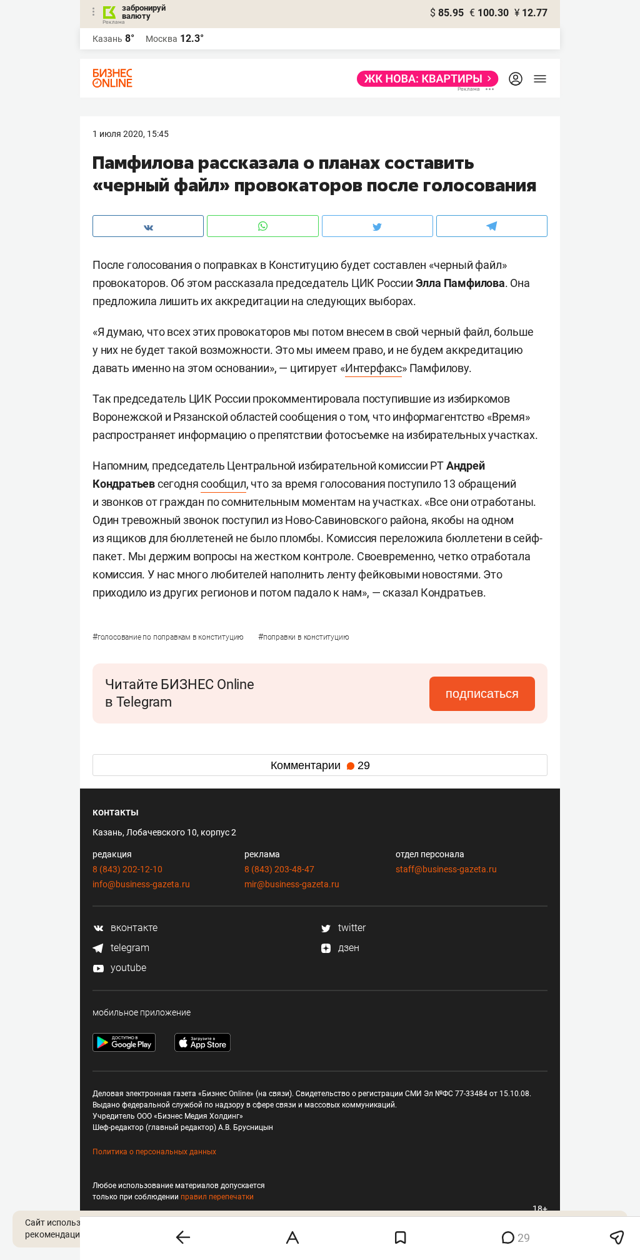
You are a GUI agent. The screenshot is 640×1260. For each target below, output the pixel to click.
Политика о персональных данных (154, 1151)
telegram (128, 948)
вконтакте (133, 928)
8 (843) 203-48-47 (279, 869)
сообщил (223, 483)
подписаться (482, 693)
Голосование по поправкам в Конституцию (169, 637)
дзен (347, 948)
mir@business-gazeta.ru (291, 884)
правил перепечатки (217, 1196)
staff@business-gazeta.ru (446, 869)
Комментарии (320, 765)
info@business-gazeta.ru (141, 884)
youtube (127, 968)
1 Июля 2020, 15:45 (130, 134)
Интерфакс (373, 368)
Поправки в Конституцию (303, 637)
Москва (162, 39)
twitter (351, 928)
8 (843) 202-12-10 (127, 869)
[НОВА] (424, 79)
